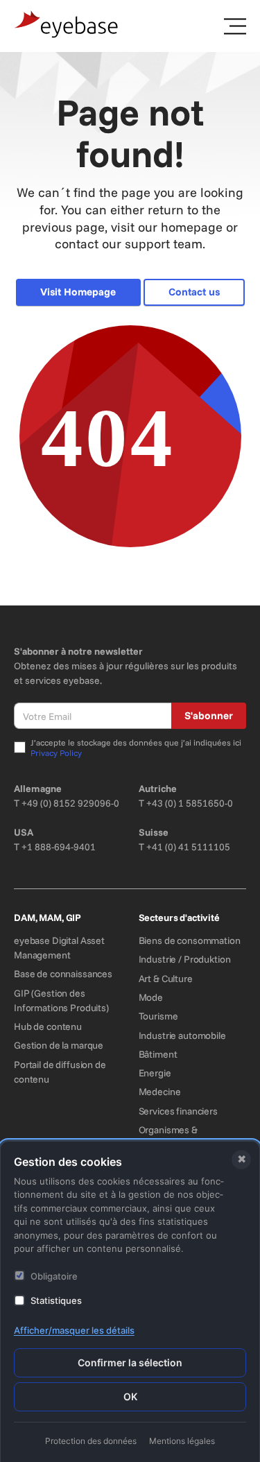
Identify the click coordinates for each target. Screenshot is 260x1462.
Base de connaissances (63, 974)
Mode (151, 997)
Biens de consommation (190, 940)
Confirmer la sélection (130, 1362)
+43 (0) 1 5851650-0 (189, 803)
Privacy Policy (56, 753)
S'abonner (208, 715)
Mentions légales (182, 1441)
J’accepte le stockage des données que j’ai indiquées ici (136, 748)
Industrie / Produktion (185, 959)
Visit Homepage (78, 291)
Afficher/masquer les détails (74, 1330)
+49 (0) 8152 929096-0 (70, 803)
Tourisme (158, 1016)
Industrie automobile (182, 1035)
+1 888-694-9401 (58, 847)
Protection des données (91, 1441)
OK (130, 1396)
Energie (155, 1073)
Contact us (194, 291)
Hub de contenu (48, 1026)
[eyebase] (66, 24)
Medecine (160, 1091)
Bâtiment (158, 1054)
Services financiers (178, 1111)
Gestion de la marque (58, 1045)
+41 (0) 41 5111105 (188, 847)
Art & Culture (166, 978)
